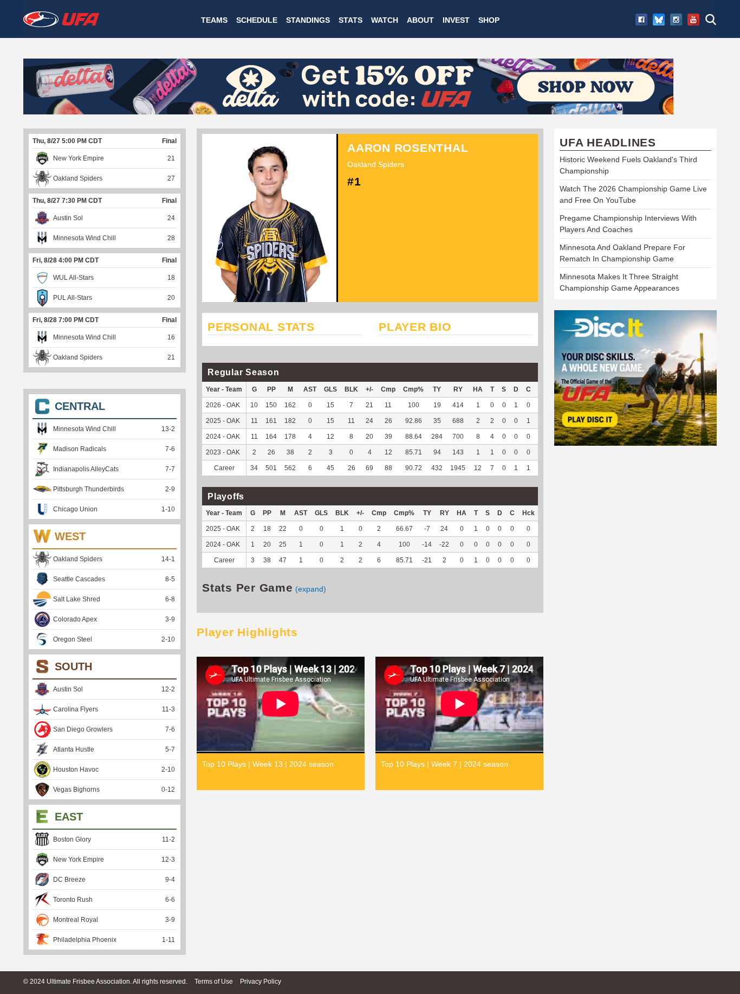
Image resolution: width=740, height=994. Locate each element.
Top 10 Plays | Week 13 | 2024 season (268, 764)
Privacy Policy (260, 981)
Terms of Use (213, 981)
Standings (308, 20)
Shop (488, 20)
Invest (456, 20)
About (420, 20)
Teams (214, 20)
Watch (384, 20)
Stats (350, 20)
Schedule (256, 20)
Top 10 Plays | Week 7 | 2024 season (444, 764)
